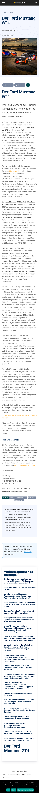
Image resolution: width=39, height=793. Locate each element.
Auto (11, 497)
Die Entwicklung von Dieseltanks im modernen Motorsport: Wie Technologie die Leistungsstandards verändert (19, 581)
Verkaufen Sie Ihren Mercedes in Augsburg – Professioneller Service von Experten (19, 710)
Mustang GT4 (14, 171)
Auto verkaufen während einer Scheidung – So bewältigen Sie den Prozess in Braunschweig (20, 701)
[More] (28, 85)
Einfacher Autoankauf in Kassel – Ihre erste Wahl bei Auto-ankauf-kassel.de (18, 733)
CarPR (14, 30)
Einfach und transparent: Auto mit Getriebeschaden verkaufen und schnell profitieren (19, 668)
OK (8, 790)
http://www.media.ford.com (24, 465)
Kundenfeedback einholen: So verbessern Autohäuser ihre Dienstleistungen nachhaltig (15, 725)
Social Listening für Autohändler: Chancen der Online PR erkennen (16, 718)
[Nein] (37, 787)
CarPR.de (28, 552)
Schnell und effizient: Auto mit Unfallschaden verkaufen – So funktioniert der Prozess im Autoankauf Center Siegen (19, 658)
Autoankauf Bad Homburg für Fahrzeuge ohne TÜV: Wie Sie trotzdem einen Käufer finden (20, 604)
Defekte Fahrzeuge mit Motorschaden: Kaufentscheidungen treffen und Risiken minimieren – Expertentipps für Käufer (19, 638)
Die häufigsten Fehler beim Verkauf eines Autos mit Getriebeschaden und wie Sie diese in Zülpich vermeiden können (20, 676)
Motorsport (32, 497)
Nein (13, 790)
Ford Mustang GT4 (20, 497)
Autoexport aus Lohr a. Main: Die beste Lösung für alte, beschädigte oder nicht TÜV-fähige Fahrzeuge (19, 619)
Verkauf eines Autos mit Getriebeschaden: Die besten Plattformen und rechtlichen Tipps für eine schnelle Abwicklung (18, 686)
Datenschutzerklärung (25, 790)
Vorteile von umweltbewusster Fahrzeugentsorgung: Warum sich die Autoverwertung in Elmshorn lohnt (18, 596)
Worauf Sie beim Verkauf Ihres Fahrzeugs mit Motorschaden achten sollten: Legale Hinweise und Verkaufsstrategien (18, 629)
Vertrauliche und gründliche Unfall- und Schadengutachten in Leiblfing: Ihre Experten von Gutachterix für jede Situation (18, 648)
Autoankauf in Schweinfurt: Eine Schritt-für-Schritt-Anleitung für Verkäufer (19, 739)
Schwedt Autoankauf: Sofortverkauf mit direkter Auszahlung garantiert (19, 612)
